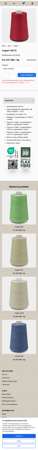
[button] (23, 3)
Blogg (4, 414)
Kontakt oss (6, 378)
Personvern (6, 384)
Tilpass (19, 441)
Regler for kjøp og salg (9, 381)
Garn (9, 46)
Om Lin (4, 417)
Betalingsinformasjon (9, 401)
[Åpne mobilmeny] (6, 3)
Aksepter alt (19, 436)
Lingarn (15, 46)
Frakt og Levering (7, 397)
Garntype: (5, 65)
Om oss (4, 374)
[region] (19, 434)
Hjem (3, 46)
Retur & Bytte (6, 394)
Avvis (19, 446)
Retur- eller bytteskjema (10, 404)
